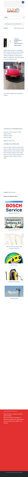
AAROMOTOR (14, 298)
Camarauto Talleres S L (14, 229)
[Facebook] (23, 2)
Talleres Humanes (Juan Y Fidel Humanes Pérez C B (14, 247)
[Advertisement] (14, 112)
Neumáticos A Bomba (14, 281)
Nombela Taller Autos (14, 213)
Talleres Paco (14, 265)
